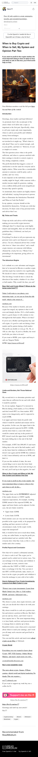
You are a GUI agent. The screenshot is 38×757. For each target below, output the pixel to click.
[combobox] (21, 2)
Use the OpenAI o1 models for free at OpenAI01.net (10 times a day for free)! (18, 35)
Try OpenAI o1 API (25, 751)
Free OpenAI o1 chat (9, 751)
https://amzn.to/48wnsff (16, 343)
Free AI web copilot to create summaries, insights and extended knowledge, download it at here (18, 19)
